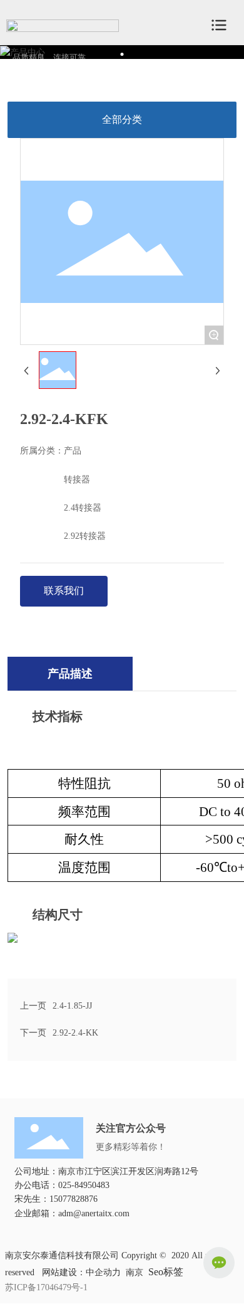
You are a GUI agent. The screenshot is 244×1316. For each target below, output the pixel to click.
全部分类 (122, 119)
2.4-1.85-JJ (72, 1006)
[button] (122, 54)
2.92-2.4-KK (75, 1032)
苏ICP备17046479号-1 (46, 1287)
